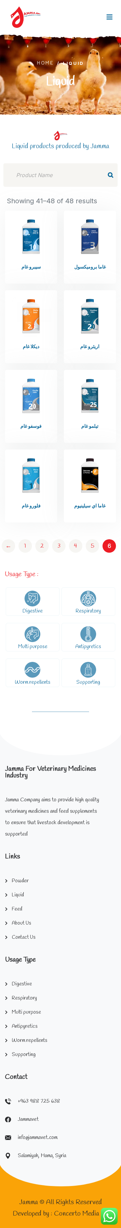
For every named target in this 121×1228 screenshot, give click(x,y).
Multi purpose (32, 646)
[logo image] (25, 17)
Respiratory (88, 611)
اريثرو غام (89, 347)
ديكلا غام (31, 347)
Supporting (88, 682)
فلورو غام (31, 506)
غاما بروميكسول (90, 267)
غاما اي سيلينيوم (90, 506)
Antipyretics (88, 646)
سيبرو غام (31, 267)
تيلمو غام (89, 426)
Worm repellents (32, 682)
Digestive (33, 611)
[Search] (110, 175)
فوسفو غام (31, 426)
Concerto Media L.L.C (85, 1213)
